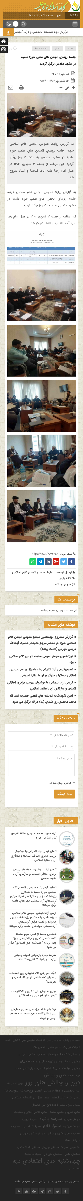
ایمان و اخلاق (72, 1061)
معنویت (15, 1126)
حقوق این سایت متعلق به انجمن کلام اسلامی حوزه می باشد (47, 1181)
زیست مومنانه (18, 1090)
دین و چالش (55, 1075)
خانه (70, 48)
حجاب (18, 1068)
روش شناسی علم (15, 1083)
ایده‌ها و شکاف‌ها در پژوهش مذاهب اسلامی (54, 1054)
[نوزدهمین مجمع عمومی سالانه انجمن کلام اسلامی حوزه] (41, 839)
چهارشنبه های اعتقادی (51, 1160)
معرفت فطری (32, 1126)
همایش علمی (72, 1154)
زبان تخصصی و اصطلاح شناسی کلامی (57, 1090)
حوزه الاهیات (74, 1076)
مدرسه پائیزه (50, 1118)
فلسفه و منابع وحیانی (70, 1105)
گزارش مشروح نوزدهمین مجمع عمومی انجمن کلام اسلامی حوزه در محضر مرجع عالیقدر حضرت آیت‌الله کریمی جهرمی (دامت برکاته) (42, 642)
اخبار (57, 48)
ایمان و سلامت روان (32, 1061)
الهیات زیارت (71, 1047)
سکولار (77, 1098)
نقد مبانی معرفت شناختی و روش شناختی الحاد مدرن (48, 1147)
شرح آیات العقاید (61, 1097)
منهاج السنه (72, 1140)
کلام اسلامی (74, 1169)
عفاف (46, 1098)
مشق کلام (52, 1126)
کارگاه (16, 1162)
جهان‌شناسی (29, 1068)
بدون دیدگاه (63, 584)
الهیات (8, 1040)
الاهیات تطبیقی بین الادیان (29, 1040)
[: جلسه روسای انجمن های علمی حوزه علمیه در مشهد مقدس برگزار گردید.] (10, 88)
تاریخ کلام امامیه (48, 1068)
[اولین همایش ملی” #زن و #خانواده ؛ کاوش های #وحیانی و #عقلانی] (41, 997)
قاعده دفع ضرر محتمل (45, 1104)
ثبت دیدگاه (64, 794)
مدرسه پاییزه (29, 1119)
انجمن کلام (39, 1047)
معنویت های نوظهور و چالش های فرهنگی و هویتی (50, 1133)
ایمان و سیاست (71, 1068)
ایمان (21, 1054)
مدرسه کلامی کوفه (71, 1126)
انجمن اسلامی (54, 1047)
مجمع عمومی (72, 1119)
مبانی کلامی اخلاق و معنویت (30, 1112)
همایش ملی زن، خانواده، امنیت (43, 1154)
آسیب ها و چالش (72, 1040)
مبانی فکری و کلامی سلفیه (65, 1112)
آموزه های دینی (54, 1040)
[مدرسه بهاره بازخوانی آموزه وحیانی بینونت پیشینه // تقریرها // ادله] (41, 961)
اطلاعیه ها (41, 48)
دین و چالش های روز (52, 1082)
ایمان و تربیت (54, 1061)
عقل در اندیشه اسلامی (27, 1097)
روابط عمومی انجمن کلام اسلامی (33, 572)
